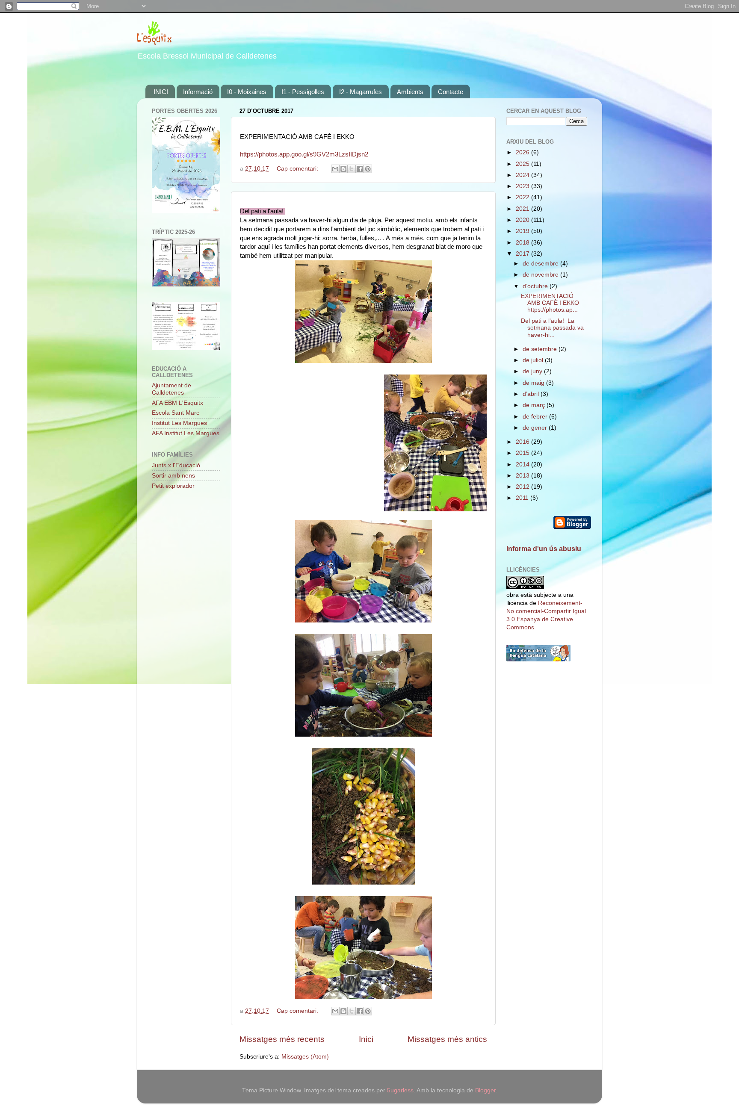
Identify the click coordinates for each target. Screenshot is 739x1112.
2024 (523, 175)
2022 (523, 197)
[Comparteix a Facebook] (359, 169)
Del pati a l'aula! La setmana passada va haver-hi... (552, 328)
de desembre (541, 263)
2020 (523, 220)
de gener (536, 428)
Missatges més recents (282, 1039)
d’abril (532, 394)
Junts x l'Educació (176, 465)
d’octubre (536, 286)
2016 (523, 442)
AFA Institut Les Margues (185, 433)
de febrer (536, 416)
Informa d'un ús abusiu (543, 548)
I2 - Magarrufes (360, 91)
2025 (523, 164)
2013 (523, 475)
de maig (534, 383)
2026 (523, 152)
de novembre (541, 274)
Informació (198, 91)
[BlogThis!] (343, 169)
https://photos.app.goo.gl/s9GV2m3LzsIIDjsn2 (304, 154)
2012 (523, 487)
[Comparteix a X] (351, 169)
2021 (523, 209)
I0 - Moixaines (246, 91)
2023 (523, 186)
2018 (523, 242)
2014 (523, 464)
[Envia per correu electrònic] (335, 169)
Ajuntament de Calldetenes (171, 388)
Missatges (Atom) (305, 1056)
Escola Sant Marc (175, 413)
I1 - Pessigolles (302, 91)
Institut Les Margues (179, 423)
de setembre (541, 349)
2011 (523, 498)
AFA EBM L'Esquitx (177, 403)
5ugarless (400, 1090)
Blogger (485, 1090)
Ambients (410, 91)
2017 (523, 254)
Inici (366, 1039)
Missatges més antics (447, 1039)
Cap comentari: (298, 168)
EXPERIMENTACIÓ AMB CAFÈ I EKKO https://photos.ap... (550, 303)
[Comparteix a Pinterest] (368, 169)
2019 (523, 231)
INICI (161, 91)
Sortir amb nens (173, 475)
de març (535, 405)
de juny (533, 371)
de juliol (534, 360)
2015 (523, 453)
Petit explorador (173, 486)
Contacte (450, 91)
